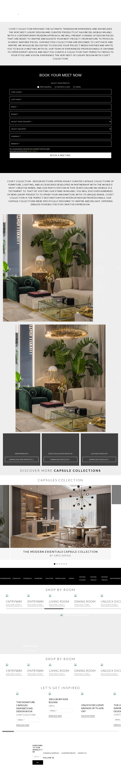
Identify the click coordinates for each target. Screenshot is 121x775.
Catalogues (77, 15)
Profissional (46, 87)
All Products (24, 15)
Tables (60, 15)
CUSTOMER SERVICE (68, 753)
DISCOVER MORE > (30, 651)
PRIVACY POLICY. (32, 151)
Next (118, 710)
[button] (118, 268)
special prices (100, 15)
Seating (54, 15)
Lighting (68, 15)
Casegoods (45, 15)
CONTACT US (82, 753)
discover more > (110, 605)
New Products (35, 15)
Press (78, 87)
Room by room (88, 15)
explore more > (35, 605)
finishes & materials (51, 753)
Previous (4, 710)
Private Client (63, 87)
